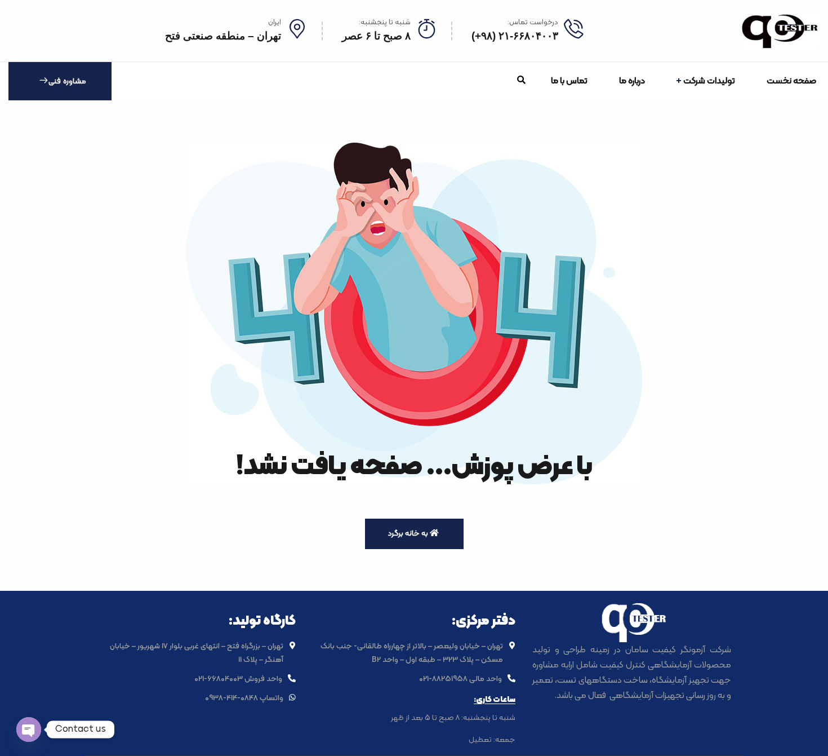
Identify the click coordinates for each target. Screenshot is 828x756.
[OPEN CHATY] (28, 729)
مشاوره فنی (67, 81)
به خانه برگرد (409, 534)
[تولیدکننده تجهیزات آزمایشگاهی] (780, 30)
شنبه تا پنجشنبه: (385, 22)
